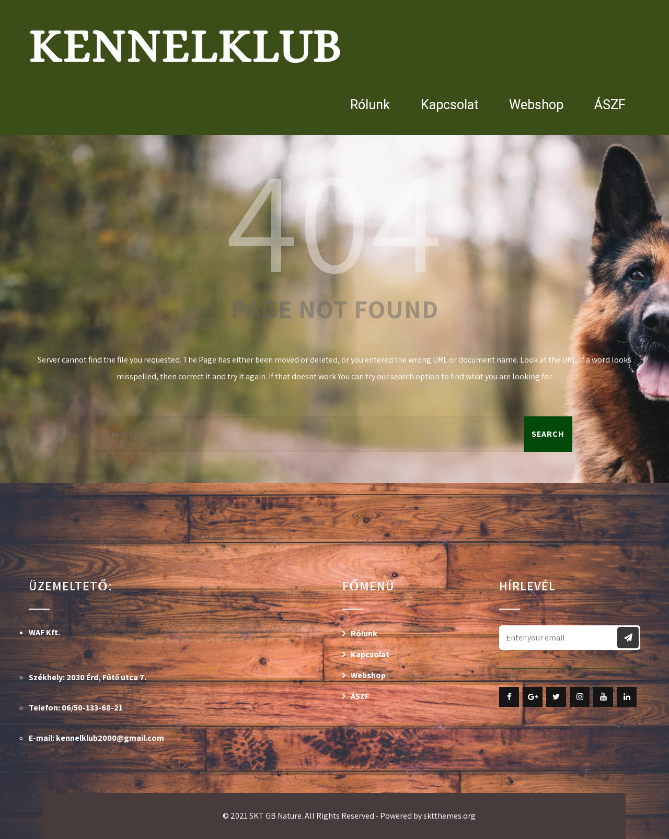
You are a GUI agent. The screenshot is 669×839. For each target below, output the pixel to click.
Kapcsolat (449, 104)
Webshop (536, 104)
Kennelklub (185, 45)
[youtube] (603, 697)
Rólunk (370, 104)
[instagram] (580, 697)
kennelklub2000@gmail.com (110, 737)
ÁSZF (610, 104)
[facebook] (509, 697)
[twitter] (556, 697)
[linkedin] (627, 697)
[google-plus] (533, 697)
